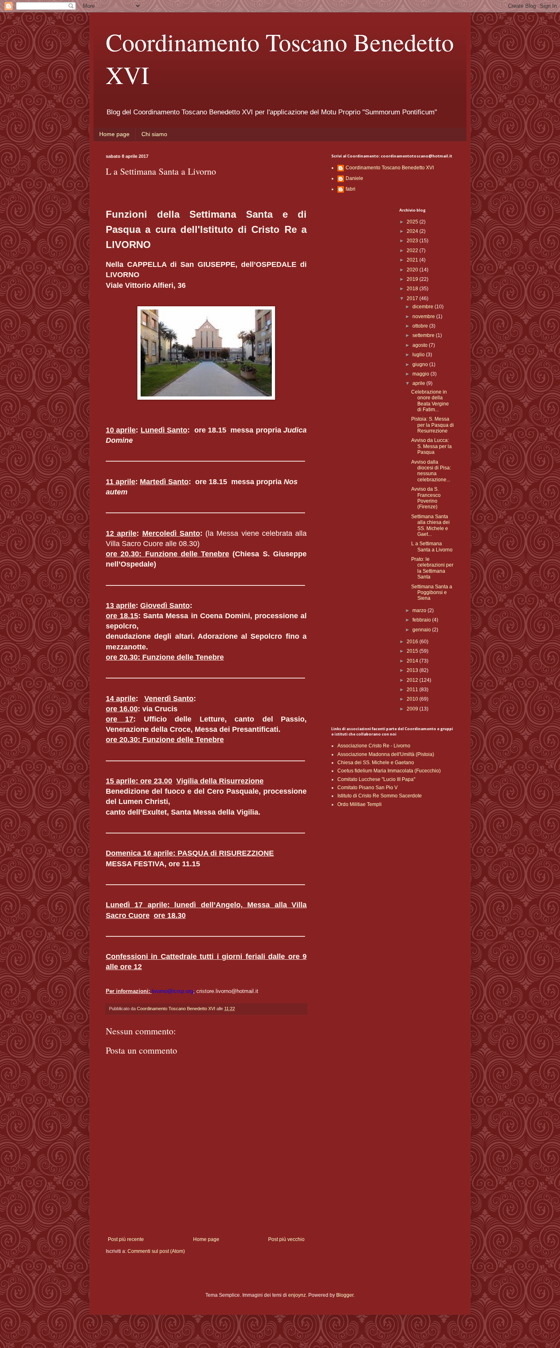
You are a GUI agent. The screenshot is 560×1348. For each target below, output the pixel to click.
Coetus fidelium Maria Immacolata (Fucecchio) (389, 771)
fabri (350, 189)
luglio (419, 354)
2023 (413, 241)
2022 (413, 250)
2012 (413, 680)
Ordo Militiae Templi (359, 804)
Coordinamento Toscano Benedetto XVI (390, 168)
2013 (413, 670)
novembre (424, 316)
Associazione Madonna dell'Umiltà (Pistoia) (385, 754)
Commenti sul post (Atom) (156, 1251)
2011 (413, 689)
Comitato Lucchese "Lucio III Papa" (376, 779)
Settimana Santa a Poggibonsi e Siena (431, 592)
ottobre (420, 326)
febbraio (422, 620)
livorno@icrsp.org (172, 991)
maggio (421, 374)
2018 (413, 288)
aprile (419, 383)
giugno (420, 364)
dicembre (423, 307)
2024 (413, 231)
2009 (413, 709)
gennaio (422, 630)
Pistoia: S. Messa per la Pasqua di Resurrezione (432, 425)
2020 (413, 270)
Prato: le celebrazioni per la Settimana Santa (432, 568)
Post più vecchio (286, 1239)
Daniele (354, 178)
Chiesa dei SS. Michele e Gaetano (375, 762)
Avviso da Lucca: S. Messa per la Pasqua (431, 446)
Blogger (344, 1295)
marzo (420, 610)
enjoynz (297, 1295)
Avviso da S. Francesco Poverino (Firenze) (426, 498)
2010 (413, 699)
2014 (413, 661)
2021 (413, 260)
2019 (413, 279)
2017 (413, 298)
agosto (420, 345)
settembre (424, 335)
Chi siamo (154, 134)
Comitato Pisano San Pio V (367, 787)
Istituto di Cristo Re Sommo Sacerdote (379, 796)
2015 (413, 651)
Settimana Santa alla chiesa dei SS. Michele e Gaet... (430, 525)
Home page (114, 134)
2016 (413, 641)
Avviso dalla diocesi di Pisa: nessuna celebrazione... (431, 471)
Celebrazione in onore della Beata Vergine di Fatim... (430, 400)
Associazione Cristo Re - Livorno (373, 746)
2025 (413, 222)
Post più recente (126, 1239)
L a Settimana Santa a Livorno (432, 546)
